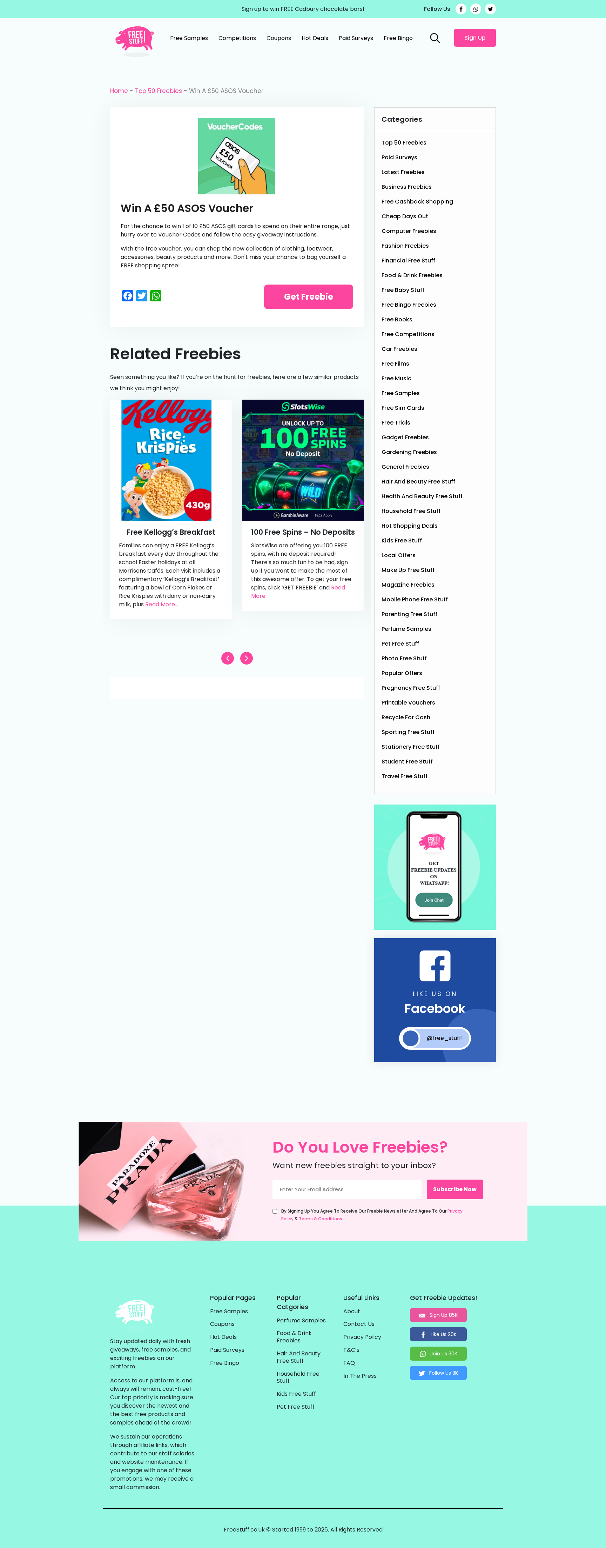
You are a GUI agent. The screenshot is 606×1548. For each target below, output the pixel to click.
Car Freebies (399, 349)
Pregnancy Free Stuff (411, 688)
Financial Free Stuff (408, 260)
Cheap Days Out (405, 216)
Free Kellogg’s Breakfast (171, 532)
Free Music (396, 378)
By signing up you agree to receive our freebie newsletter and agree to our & (372, 1215)
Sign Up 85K (443, 1315)
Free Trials (396, 423)
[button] (246, 658)
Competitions (237, 38)
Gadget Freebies (405, 437)
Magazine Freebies (408, 585)
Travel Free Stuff (404, 776)
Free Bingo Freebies (409, 305)
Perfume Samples (406, 629)
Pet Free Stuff (400, 644)
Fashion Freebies (405, 246)
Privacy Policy (362, 1337)
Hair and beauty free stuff (418, 482)
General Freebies (405, 467)
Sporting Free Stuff (408, 732)
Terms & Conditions (320, 1219)
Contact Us (359, 1324)
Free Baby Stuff (403, 290)
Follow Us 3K (443, 1372)
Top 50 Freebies (158, 91)
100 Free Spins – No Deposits (303, 532)
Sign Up (475, 38)
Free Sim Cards (403, 408)
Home (119, 91)
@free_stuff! (445, 1038)
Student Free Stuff (407, 762)
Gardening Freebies (409, 452)
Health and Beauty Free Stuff (422, 496)
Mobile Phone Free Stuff (415, 599)
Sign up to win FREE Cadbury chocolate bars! (303, 9)
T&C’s (351, 1350)
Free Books (397, 319)
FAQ (349, 1363)
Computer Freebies (409, 231)
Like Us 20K (443, 1334)
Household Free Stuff (411, 511)
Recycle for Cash (406, 717)
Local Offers (399, 555)
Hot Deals (315, 38)
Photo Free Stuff (404, 658)
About (351, 1311)
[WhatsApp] (475, 9)
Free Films (395, 364)
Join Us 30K (443, 1353)
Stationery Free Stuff (411, 747)
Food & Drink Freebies (412, 275)
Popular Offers (402, 673)
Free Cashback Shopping (417, 202)
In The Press (360, 1376)
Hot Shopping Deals (410, 526)
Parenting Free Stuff (409, 614)
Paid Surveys (356, 38)
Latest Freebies (403, 172)
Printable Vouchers (408, 703)
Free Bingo (398, 38)
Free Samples (189, 38)
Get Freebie (308, 296)
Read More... (161, 604)
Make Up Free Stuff (408, 570)
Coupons (279, 38)
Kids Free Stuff (402, 540)
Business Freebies (407, 187)
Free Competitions (408, 334)
